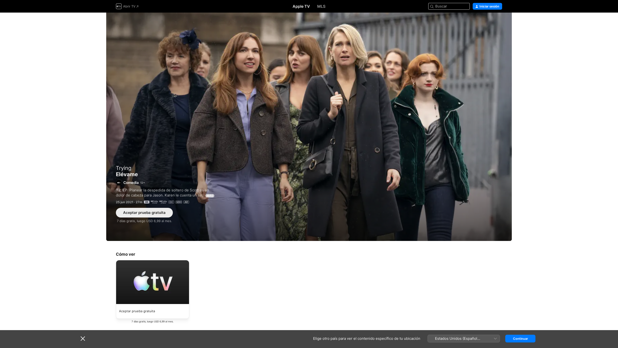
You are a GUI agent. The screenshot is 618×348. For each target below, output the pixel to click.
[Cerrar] (83, 338)
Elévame (309, 127)
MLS (321, 6)
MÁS (210, 195)
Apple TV (301, 6)
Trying (123, 168)
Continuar (520, 339)
